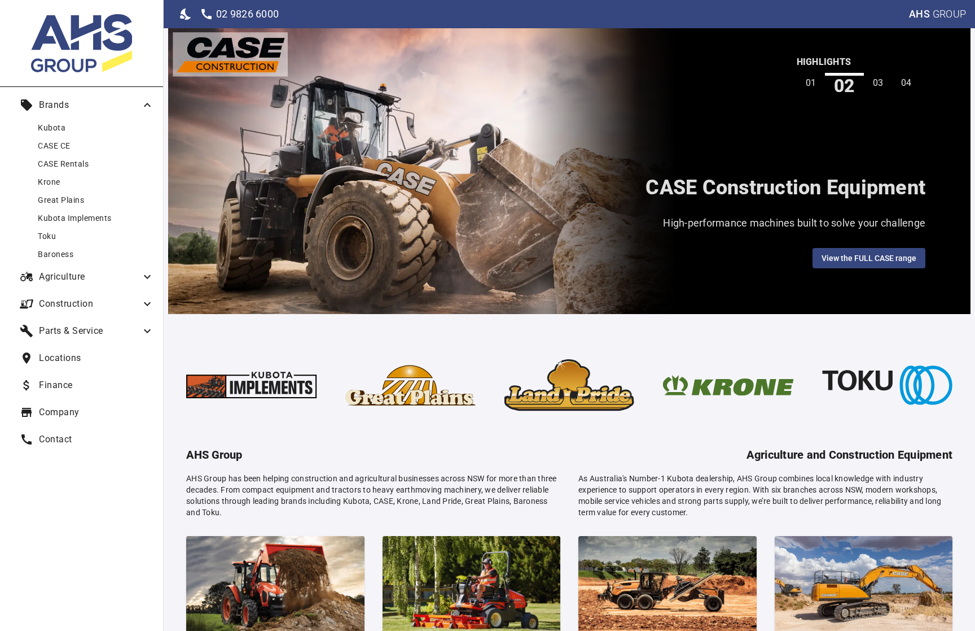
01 (811, 82)
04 (906, 82)
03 (878, 82)
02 (844, 85)
